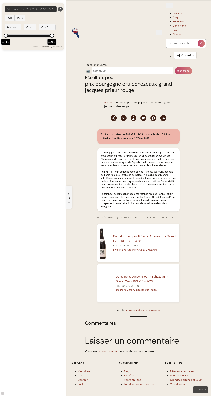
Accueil (108, 102)
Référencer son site (182, 371)
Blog (126, 371)
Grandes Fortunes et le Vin (186, 379)
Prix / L (45, 27)
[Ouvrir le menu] (159, 32)
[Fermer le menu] (169, 5)
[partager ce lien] (114, 118)
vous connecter (108, 351)
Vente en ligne (132, 379)
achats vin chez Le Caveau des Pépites (137, 290)
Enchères (129, 375)
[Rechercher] (201, 43)
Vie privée (84, 371)
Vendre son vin (179, 375)
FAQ (80, 384)
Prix (28, 27)
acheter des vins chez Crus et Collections (135, 249)
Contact (83, 379)
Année (11, 27)
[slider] (6, 36)
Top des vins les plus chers (140, 384)
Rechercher (183, 70)
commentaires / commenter (143, 310)
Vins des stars (178, 384)
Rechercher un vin (96, 65)
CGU (80, 375)
